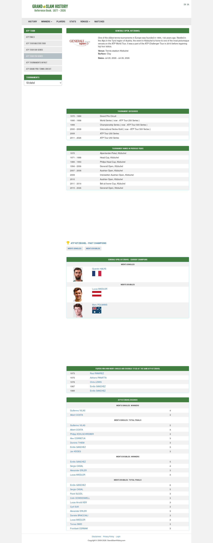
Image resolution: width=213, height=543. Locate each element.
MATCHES (99, 21)
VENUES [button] (84, 21)
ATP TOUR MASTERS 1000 (36, 43)
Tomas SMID (76, 524)
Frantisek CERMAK (79, 528)
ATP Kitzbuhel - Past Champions (88, 243)
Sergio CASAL (76, 465)
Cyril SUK (74, 506)
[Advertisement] (127, 9)
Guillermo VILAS (77, 410)
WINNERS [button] (46, 21)
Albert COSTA (76, 414)
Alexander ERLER (78, 470)
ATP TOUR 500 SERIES (34, 49)
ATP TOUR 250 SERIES (34, 56)
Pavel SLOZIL (76, 493)
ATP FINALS (30, 36)
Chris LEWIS (96, 381)
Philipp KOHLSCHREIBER (82, 433)
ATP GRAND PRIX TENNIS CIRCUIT (38, 68)
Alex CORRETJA (77, 438)
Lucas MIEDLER (77, 474)
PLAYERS (61, 21)
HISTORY (32, 21)
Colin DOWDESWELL (80, 498)
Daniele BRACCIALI (79, 515)
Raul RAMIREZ (97, 373)
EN (185, 4)
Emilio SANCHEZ (98, 386)
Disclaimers (96, 536)
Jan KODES (75, 451)
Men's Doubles (93, 249)
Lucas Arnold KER (78, 502)
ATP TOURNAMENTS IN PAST (36, 62)
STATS (73, 21)
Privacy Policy (108, 536)
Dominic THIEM (77, 442)
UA (188, 4)
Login (118, 536)
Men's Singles (74, 249)
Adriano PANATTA (98, 377)
